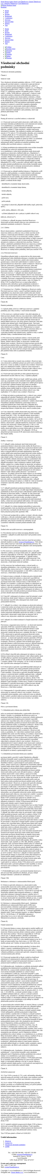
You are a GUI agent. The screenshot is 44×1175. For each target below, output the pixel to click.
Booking (3, 7)
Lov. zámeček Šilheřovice (9, 3)
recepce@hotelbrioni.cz (26, 542)
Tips (6, 25)
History (7, 23)
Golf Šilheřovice (23, 3)
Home (7, 11)
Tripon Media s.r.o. (17, 1172)
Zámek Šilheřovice (35, 2)
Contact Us (8, 1143)
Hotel (6, 12)
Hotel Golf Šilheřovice (21, 2)
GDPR (7, 1146)
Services (7, 20)
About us (8, 1141)
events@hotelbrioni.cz (12, 1167)
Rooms (7, 14)
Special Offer (9, 22)
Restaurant (8, 16)
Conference (8, 18)
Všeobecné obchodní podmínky (15, 1145)
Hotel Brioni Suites (7, 2)
